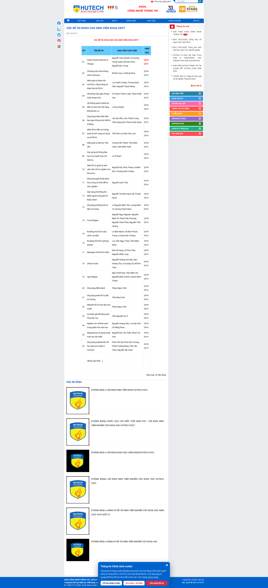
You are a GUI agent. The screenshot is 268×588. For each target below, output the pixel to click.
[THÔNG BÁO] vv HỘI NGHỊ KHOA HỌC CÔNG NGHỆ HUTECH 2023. (123, 452)
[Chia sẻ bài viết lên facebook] (59, 23)
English (168, 1)
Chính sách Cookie (150, 577)
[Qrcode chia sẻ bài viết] (59, 46)
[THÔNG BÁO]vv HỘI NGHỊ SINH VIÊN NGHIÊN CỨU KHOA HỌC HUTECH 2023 (127, 481)
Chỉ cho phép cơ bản (111, 583)
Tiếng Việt (157, 1)
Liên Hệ (201, 580)
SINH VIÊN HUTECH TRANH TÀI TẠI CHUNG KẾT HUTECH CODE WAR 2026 (187, 68)
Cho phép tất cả (157, 583)
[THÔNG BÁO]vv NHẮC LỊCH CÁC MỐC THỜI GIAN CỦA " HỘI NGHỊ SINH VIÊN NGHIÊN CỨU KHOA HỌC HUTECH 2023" (127, 423)
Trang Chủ (186, 580)
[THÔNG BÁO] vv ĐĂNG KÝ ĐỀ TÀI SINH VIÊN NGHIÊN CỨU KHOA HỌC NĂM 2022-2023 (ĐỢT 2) (127, 512)
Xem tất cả (196, 86)
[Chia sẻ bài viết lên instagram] (59, 40)
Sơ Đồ (194, 580)
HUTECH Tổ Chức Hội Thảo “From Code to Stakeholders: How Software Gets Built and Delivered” (187, 58)
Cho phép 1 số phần (134, 583)
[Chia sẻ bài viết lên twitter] (59, 35)
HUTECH (200, 582)
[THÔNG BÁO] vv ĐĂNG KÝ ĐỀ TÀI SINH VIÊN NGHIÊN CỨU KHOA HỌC (124, 541)
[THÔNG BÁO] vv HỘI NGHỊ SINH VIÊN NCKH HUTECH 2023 (119, 390)
